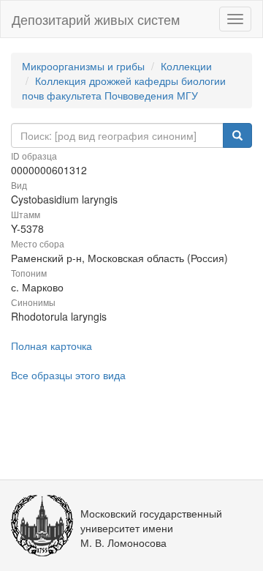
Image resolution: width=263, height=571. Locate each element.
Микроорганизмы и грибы (83, 66)
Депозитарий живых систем (96, 19)
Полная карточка (51, 345)
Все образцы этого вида (68, 374)
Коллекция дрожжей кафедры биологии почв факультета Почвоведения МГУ (124, 87)
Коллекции (186, 66)
